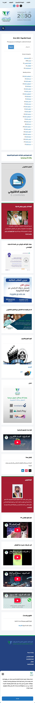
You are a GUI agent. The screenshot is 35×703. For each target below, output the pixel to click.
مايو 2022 (29, 99)
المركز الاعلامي (28, 63)
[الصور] (28, 373)
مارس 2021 (28, 119)
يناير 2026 (28, 79)
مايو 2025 (29, 86)
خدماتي (32, 661)
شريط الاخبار (28, 68)
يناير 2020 (28, 144)
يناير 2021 (29, 124)
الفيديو (30, 367)
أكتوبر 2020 (28, 132)
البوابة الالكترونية (20, 2)
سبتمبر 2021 (28, 114)
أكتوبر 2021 (28, 111)
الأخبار (29, 60)
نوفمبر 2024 (28, 89)
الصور (21, 372)
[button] (3, 674)
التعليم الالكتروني (30, 656)
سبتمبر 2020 (28, 134)
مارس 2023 (28, 91)
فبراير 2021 (28, 121)
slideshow (26, 58)
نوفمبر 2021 (28, 109)
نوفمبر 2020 (28, 129)
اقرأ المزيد (29, 507)
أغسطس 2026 (27, 76)
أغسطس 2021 (27, 116)
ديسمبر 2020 (28, 126)
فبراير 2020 (28, 142)
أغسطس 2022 (27, 94)
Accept (17, 698)
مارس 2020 (28, 139)
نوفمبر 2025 (28, 81)
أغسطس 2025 (27, 84)
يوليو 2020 (28, 137)
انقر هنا (20, 625)
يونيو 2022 (28, 96)
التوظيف (11, 2)
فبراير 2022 (28, 104)
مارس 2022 (28, 101)
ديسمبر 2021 (28, 106)
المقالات (29, 65)
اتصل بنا (5, 2)
